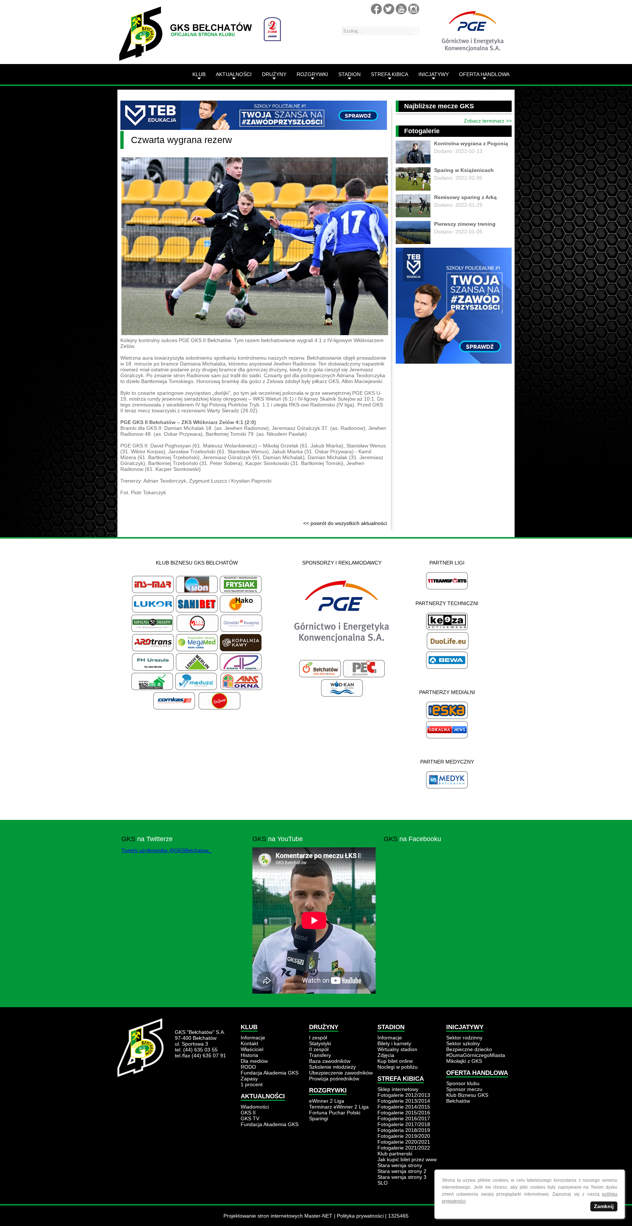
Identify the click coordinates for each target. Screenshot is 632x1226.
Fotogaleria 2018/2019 (403, 1130)
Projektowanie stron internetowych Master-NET (277, 1216)
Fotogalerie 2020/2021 (403, 1142)
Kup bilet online (395, 1061)
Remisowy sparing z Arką (465, 197)
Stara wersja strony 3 (401, 1177)
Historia (249, 1055)
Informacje (253, 1038)
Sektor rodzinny (464, 1038)
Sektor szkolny (463, 1043)
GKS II (248, 1113)
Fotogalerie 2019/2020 (403, 1136)
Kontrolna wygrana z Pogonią (471, 143)
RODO (248, 1067)
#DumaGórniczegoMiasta (475, 1055)
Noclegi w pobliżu (397, 1067)
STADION (349, 74)
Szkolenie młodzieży (332, 1067)
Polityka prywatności (360, 1216)
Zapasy (249, 1078)
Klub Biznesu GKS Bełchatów (467, 1098)
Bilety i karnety (394, 1043)
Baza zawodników (329, 1061)
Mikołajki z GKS (464, 1061)
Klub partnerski (394, 1153)
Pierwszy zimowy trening (465, 224)
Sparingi (318, 1118)
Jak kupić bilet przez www (407, 1159)
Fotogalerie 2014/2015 (403, 1107)
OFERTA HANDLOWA (484, 74)
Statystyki (320, 1043)
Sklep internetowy (397, 1089)
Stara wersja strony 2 (401, 1171)
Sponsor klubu (462, 1083)
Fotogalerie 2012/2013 (403, 1095)
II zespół (318, 1049)
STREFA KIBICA (389, 74)
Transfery (320, 1055)
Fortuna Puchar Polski (334, 1113)
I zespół (318, 1038)
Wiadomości (255, 1107)
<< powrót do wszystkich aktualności (345, 523)
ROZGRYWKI (312, 74)
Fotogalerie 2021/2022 (403, 1148)
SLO (382, 1183)
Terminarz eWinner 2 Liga (339, 1107)
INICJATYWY (433, 74)
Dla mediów (254, 1061)
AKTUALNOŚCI (234, 74)
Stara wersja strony (399, 1165)
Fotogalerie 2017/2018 (403, 1124)
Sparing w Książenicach (464, 170)
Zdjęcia (385, 1055)
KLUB (199, 74)
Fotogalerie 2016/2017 (403, 1118)
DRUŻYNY (274, 74)
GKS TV (250, 1118)
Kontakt (249, 1043)
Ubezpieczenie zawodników (341, 1073)
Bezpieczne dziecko (469, 1049)
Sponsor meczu (464, 1089)
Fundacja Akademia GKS (269, 1073)
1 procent (252, 1084)
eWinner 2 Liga (326, 1101)
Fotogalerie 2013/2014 (403, 1101)
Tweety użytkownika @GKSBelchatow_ (166, 850)
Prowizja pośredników (334, 1078)
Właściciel (252, 1049)
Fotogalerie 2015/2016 (403, 1113)
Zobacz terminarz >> (488, 121)
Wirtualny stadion (397, 1049)
